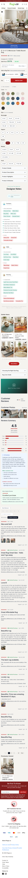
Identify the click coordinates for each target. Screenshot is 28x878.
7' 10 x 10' (11, 122)
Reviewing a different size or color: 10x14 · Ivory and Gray (14, 601)
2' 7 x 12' (19, 153)
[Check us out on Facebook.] (3, 874)
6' (17, 132)
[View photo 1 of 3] (3, 540)
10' (3, 136)
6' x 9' (4, 122)
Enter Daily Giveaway (7, 856)
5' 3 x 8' (17, 118)
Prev (6, 753)
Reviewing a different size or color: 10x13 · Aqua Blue (13, 571)
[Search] (4, 4)
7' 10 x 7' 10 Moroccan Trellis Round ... (19, 336)
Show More (14, 363)
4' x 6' (10, 118)
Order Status (5, 862)
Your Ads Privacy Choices (9, 848)
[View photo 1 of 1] (3, 648)
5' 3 (12, 132)
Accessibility (5, 868)
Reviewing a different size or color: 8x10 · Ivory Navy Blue (13, 725)
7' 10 (22, 132)
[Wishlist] (24, 4)
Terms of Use (6, 844)
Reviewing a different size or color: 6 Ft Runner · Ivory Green (13, 619)
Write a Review (13, 517)
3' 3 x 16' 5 (5, 157)
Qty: (2, 80)
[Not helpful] (26, 623)
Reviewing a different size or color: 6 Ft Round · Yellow (13, 644)
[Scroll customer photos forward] (25, 413)
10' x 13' (4, 126)
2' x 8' (4, 153)
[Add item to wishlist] (12, 318)
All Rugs (3, 8)
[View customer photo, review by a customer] (5, 413)
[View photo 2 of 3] (8, 540)
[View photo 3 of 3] (13, 540)
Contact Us (5, 860)
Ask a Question (6, 86)
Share (14, 86)
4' (7, 132)
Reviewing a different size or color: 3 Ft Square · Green (13, 683)
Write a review (17, 55)
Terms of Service (19, 797)
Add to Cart (18, 80)
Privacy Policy (4, 796)
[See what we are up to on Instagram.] (6, 874)
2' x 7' (17, 149)
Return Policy (5, 866)
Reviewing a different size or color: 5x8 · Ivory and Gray (13, 701)
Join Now (23, 792)
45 (18, 753)
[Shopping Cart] (26, 4)
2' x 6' (11, 149)
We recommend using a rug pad (17, 70)
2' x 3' (4, 118)
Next (22, 753)
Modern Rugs (21, 8)
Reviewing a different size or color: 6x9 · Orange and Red (13, 744)
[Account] (22, 4)
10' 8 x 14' (12, 126)
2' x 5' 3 (4, 149)
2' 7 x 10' (11, 153)
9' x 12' (19, 122)
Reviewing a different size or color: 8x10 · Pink (13, 501)
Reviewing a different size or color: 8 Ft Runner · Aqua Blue (13, 536)
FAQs (3, 864)
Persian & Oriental (12, 8)
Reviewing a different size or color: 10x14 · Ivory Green (13, 666)
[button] (13, 12)
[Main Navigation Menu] (1, 4)
